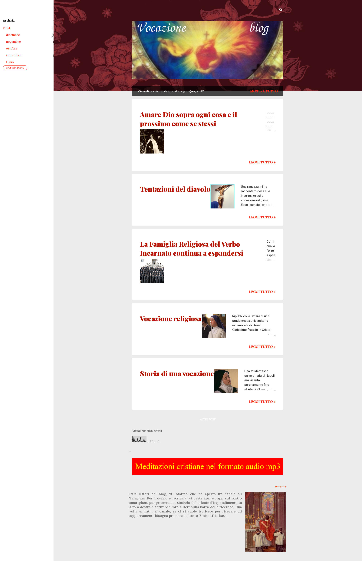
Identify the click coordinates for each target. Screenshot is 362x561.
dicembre (13, 35)
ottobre (11, 48)
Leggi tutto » (262, 162)
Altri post (208, 419)
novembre (13, 41)
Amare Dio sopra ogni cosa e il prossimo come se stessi (188, 119)
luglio (10, 62)
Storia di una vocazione (177, 373)
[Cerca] (281, 10)
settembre (13, 55)
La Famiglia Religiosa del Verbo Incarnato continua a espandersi (191, 248)
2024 (6, 28)
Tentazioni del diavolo (175, 188)
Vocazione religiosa (171, 318)
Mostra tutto (264, 91)
